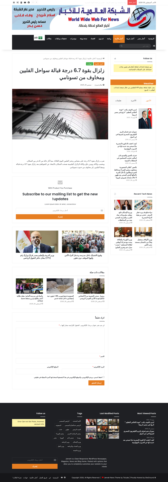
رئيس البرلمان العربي (74, 434)
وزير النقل (61, 446)
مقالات (49, 38)
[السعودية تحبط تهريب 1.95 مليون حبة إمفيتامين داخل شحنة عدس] (60, 286)
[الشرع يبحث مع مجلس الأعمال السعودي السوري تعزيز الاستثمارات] (91, 436)
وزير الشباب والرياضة (74, 446)
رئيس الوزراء (60, 434)
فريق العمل (43, 478)
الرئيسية (151, 38)
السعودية (58, 425)
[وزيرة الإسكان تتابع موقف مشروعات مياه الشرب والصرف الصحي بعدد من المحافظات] (123, 205)
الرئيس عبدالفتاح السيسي (73, 425)
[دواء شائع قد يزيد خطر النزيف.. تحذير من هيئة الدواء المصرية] (143, 205)
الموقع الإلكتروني (52, 367)
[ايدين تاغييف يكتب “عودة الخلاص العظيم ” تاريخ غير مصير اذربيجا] (145, 118)
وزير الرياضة (65, 442)
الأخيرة (133, 100)
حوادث (89, 64)
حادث (60, 429)
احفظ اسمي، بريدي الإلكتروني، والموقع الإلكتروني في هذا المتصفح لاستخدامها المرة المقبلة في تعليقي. (68, 377)
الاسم (101, 356)
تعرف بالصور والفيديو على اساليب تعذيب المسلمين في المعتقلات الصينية (127, 158)
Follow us (40, 413)
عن (50, 478)
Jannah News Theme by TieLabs (116, 478)
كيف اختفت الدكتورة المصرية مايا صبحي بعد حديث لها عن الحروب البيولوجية (126, 146)
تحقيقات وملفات (61, 38)
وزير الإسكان (77, 442)
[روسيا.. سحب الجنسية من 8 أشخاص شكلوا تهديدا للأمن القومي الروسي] (90, 286)
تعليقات (118, 100)
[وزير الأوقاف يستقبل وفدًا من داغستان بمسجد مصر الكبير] (143, 232)
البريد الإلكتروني (98, 367)
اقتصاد (93, 38)
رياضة (109, 38)
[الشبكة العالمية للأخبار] (84, 17)
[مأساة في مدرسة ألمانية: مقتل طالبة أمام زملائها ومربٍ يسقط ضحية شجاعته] (29, 286)
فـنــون (101, 38)
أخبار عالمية (119, 38)
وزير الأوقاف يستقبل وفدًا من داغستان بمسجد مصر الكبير (143, 242)
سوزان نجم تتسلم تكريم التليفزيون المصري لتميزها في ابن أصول (126, 134)
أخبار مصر (141, 38)
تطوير (67, 429)
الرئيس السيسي (64, 421)
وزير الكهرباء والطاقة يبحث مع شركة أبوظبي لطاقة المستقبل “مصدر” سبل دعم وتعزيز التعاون (123, 243)
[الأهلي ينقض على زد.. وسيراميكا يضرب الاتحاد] (102, 436)
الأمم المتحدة (77, 421)
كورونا (62, 438)
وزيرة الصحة (77, 450)
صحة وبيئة (83, 38)
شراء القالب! (17, 478)
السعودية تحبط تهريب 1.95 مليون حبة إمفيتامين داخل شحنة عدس (60, 297)
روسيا (79, 438)
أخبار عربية (130, 38)
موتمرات (73, 38)
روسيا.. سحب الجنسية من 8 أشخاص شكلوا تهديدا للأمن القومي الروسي (91, 297)
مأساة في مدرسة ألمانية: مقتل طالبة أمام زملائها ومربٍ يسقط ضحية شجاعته (30, 298)
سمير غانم (70, 438)
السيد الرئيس (77, 429)
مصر (55, 438)
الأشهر (148, 100)
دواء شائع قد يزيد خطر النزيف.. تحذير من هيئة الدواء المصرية (144, 215)
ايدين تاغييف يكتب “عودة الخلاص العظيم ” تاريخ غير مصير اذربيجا (125, 112)
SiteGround (149, 478)
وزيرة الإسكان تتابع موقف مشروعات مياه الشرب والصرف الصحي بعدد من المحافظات (97, 2)
